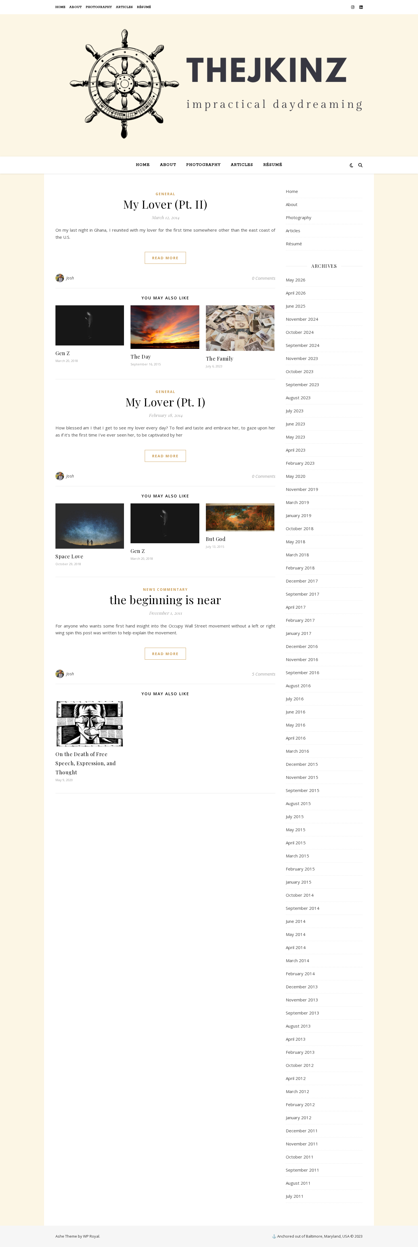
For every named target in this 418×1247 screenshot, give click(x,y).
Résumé (144, 7)
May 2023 (295, 437)
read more (165, 257)
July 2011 (295, 1196)
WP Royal (91, 1236)
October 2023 (300, 371)
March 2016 (297, 751)
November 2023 (302, 358)
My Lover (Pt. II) (165, 203)
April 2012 (296, 1078)
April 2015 (296, 842)
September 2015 (302, 790)
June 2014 (295, 921)
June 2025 (295, 306)
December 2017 (302, 581)
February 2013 (300, 1052)
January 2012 (298, 1117)
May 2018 (295, 541)
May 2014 (295, 934)
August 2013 (298, 1026)
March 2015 (297, 856)
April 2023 (296, 450)
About (75, 7)
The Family (219, 358)
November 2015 (302, 777)
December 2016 (302, 646)
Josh (70, 278)
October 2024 (300, 332)
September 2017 (302, 594)
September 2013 (302, 1013)
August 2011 (298, 1183)
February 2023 (300, 463)
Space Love (69, 556)
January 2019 (298, 515)
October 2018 (300, 528)
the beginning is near (165, 599)
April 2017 (296, 607)
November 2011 (302, 1144)
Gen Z (62, 353)
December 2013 (302, 986)
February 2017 (300, 620)
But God (216, 539)
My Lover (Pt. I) (165, 401)
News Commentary (165, 589)
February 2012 (300, 1104)
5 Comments (263, 674)
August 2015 (298, 803)
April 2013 (296, 1039)
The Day (141, 356)
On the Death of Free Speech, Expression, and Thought (85, 763)
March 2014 (297, 960)
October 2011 (300, 1157)
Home (60, 7)
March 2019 (297, 502)
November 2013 (302, 1000)
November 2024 (302, 319)
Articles (124, 7)
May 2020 (295, 476)
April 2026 (296, 293)
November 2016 (302, 659)
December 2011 (302, 1130)
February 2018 (300, 568)
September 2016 (302, 672)
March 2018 (297, 554)
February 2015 (300, 869)
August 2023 (298, 397)
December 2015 (302, 764)
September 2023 (302, 384)
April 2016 (296, 738)
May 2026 (295, 280)
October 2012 (300, 1065)
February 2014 (300, 973)
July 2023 (295, 410)
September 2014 (302, 908)
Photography (99, 7)
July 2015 (295, 816)
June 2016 (295, 712)
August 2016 (298, 685)
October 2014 (300, 895)
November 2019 (302, 489)
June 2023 (295, 424)
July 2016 (295, 698)
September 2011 (302, 1170)
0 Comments (263, 278)
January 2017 (298, 633)
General (165, 194)
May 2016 (295, 725)
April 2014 (296, 947)
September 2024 (302, 345)
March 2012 (297, 1091)
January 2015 (298, 882)
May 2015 (295, 829)
